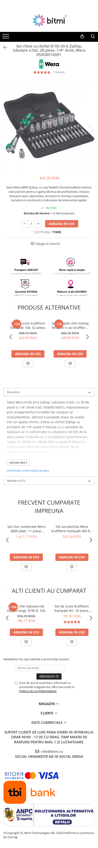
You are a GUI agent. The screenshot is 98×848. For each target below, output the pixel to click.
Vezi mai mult (18, 462)
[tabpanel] (49, 125)
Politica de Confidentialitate (38, 691)
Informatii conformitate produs (28, 470)
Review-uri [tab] (16, 481)
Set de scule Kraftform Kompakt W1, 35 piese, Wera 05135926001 (71, 608)
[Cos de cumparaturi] (82, 36)
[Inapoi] (3, 47)
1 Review (59, 72)
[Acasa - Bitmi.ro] (49, 20)
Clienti (47, 713)
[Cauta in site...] (93, 36)
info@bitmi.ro (51, 751)
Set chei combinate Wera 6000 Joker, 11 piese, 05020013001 (26, 528)
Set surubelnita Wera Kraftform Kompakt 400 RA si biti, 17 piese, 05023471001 (72, 528)
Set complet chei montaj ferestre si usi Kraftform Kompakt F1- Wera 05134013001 (70, 325)
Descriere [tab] (13, 392)
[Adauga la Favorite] (28, 363)
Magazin (47, 703)
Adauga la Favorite (47, 243)
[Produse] (6, 37)
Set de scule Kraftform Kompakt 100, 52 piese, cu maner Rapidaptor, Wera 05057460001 (28, 325)
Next (91, 129)
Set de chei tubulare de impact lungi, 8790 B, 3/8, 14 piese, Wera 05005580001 (26, 608)
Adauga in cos (62, 223)
